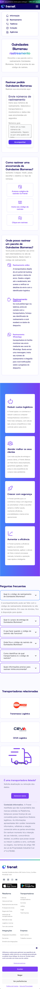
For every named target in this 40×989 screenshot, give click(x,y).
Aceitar (20, 969)
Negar (20, 975)
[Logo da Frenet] (8, 6)
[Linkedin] (8, 879)
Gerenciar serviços (19, 963)
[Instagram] (12, 879)
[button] (37, 948)
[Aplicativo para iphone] (9, 886)
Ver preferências (20, 981)
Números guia (14, 123)
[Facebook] (4, 879)
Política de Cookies (12, 986)
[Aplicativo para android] (28, 886)
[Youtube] (16, 879)
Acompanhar (20, 142)
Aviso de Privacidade (26, 986)
